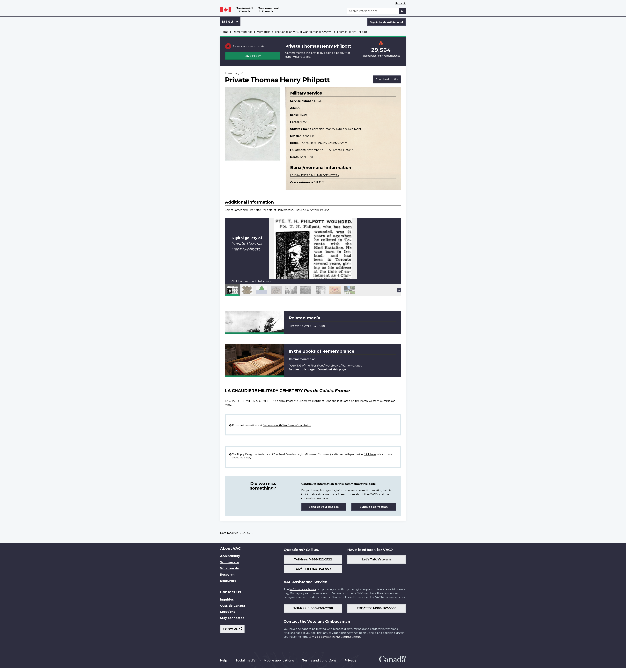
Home (224, 31)
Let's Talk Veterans (376, 559)
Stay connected (232, 618)
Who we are (229, 562)
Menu (228, 22)
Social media (245, 660)
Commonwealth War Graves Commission (287, 425)
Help (223, 660)
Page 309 (295, 365)
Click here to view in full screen (251, 281)
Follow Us (234, 630)
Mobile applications (279, 660)
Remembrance (242, 31)
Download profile (386, 79)
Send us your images (324, 506)
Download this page (332, 369)
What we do (229, 568)
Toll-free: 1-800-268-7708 (313, 608)
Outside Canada (232, 606)
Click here (370, 454)
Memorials (263, 31)
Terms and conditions (319, 660)
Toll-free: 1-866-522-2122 (313, 559)
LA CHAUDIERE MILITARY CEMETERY (314, 175)
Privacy (350, 660)
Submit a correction (374, 506)
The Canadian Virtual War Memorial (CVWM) (303, 31)
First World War (299, 326)
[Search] (402, 11)
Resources (228, 581)
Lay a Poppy (253, 55)
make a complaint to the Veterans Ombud (336, 636)
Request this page (302, 369)
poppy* (341, 52)
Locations (227, 612)
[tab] (232, 290)
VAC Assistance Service (303, 589)
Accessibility (230, 556)
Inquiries (227, 599)
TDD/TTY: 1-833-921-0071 (313, 569)
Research (227, 574)
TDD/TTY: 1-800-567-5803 (376, 608)
